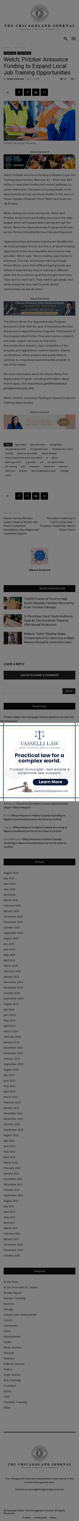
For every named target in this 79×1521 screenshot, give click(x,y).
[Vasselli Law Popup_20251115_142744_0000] (39, 800)
